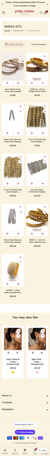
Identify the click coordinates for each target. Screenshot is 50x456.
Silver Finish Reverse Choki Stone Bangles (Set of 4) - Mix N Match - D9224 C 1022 (13, 241)
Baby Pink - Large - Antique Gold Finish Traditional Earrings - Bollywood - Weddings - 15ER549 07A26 (37, 362)
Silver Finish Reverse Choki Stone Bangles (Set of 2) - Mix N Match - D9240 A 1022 (13, 140)
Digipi (34, 443)
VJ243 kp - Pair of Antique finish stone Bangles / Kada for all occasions (37, 90)
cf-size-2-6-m (33, 30)
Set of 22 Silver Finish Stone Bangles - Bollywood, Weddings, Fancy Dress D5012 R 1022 (37, 191)
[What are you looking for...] (41, 13)
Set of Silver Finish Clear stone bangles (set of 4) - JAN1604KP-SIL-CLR (13, 90)
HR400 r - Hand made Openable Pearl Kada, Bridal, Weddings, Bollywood (13, 291)
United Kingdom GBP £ (24, 424)
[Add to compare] (20, 61)
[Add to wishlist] (20, 56)
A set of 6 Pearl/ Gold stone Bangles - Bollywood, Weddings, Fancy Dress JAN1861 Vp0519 (13, 191)
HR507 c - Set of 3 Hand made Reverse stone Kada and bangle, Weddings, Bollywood (37, 241)
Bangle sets (18, 30)
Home (7, 30)
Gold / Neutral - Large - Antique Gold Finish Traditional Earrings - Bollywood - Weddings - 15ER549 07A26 (12, 362)
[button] (47, 4)
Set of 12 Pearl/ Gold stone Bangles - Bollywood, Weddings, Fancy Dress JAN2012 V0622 (37, 140)
